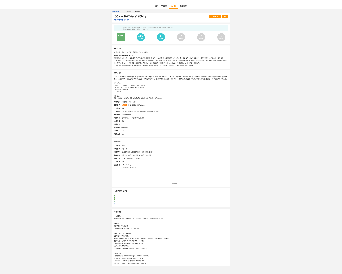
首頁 (156, 6)
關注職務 (215, 16)
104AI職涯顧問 (116, 11)
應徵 (225, 16)
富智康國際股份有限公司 (121, 20)
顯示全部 (174, 183)
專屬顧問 (164, 6)
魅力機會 (173, 6)
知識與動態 (183, 6)
